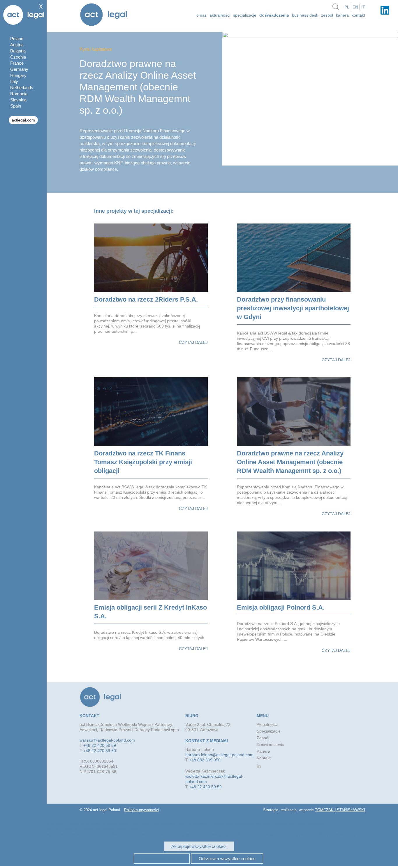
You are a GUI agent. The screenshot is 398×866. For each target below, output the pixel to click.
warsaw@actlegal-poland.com (107, 740)
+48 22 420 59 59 (99, 745)
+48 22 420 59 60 (99, 750)
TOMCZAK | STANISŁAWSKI (340, 810)
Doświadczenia (274, 15)
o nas (201, 15)
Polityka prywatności (141, 810)
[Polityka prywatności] (336, 834)
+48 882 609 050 (205, 760)
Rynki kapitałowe (96, 49)
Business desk (305, 15)
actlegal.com (23, 120)
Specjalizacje (244, 15)
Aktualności (267, 724)
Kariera (342, 15)
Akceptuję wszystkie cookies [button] (199, 846)
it (363, 7)
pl (346, 7)
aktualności (219, 15)
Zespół (327, 15)
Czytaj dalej (193, 342)
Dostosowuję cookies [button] (161, 858)
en (355, 7)
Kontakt (358, 15)
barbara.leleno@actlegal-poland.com (219, 754)
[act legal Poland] (103, 15)
